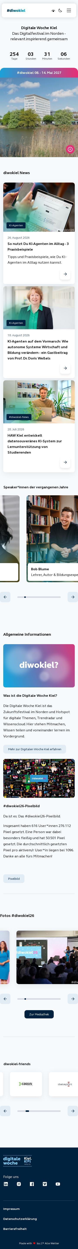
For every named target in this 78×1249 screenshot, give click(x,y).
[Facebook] (32, 1184)
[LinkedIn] (6, 1184)
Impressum (11, 1209)
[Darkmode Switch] (60, 10)
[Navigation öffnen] (69, 10)
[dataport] (24, 1084)
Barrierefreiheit (15, 1229)
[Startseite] (16, 10)
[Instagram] (19, 1184)
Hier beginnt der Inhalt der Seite (26, 21)
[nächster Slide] (73, 597)
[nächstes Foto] (73, 999)
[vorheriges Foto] (5, 999)
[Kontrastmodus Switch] (53, 10)
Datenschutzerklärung (20, 1219)
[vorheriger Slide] (5, 597)
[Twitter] (45, 1184)
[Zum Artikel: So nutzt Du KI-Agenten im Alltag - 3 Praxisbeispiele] (65, 274)
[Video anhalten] (70, 149)
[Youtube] (58, 1184)
